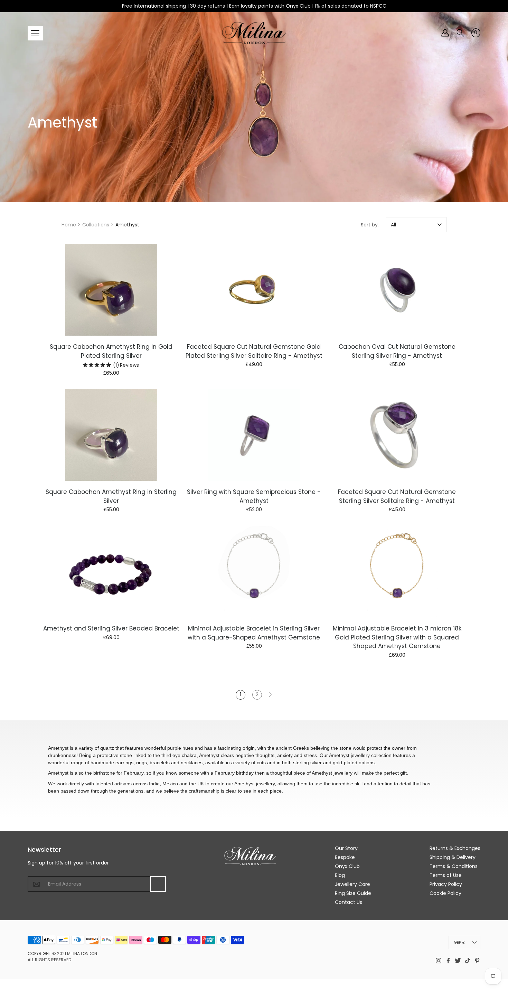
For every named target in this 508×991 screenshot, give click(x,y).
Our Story (346, 848)
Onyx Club (347, 866)
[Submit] (158, 884)
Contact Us (348, 902)
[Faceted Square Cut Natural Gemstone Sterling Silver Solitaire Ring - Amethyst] (397, 435)
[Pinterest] (477, 960)
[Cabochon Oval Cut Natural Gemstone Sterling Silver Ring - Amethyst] (397, 290)
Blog (340, 875)
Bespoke (345, 857)
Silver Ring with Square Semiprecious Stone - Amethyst (254, 496)
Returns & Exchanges (455, 848)
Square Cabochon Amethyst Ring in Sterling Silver (111, 496)
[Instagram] (438, 960)
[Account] (445, 32)
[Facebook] (448, 960)
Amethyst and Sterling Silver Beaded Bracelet (111, 628)
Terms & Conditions (454, 866)
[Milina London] (254, 33)
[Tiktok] (467, 960)
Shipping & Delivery (453, 857)
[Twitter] (458, 960)
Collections (95, 224)
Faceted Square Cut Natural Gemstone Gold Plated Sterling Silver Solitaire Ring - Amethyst (254, 351)
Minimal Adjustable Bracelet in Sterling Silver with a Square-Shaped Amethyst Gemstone (254, 633)
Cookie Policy (445, 893)
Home (69, 224)
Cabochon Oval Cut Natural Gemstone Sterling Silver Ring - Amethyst (396, 351)
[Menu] (35, 33)
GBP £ (459, 942)
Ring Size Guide (353, 893)
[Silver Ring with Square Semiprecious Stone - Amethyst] (253, 435)
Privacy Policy (446, 884)
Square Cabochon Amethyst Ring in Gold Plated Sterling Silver (111, 351)
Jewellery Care (352, 884)
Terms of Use (446, 875)
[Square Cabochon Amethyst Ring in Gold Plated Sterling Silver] (111, 290)
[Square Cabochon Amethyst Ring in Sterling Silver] (111, 435)
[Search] (460, 32)
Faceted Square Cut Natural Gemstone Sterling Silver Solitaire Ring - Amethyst (397, 496)
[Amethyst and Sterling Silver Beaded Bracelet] (111, 571)
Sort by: (370, 224)
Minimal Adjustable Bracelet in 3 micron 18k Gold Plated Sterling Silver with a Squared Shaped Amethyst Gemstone (396, 637)
